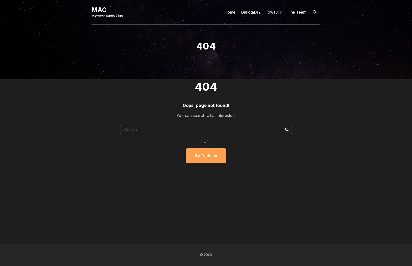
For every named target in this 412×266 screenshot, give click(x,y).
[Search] (287, 129)
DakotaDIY (251, 12)
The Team (297, 12)
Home (229, 12)
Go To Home (206, 155)
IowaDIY (274, 12)
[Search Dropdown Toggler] (314, 12)
